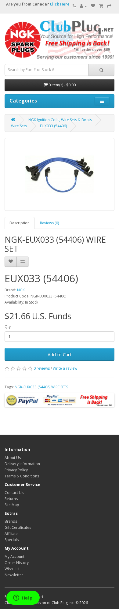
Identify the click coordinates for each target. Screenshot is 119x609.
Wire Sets (19, 126)
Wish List (12, 568)
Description (19, 223)
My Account (14, 556)
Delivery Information (22, 463)
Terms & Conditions (22, 476)
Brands (11, 521)
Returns (11, 498)
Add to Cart (60, 354)
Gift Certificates (18, 527)
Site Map (12, 504)
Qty (8, 326)
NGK (21, 290)
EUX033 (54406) (53, 126)
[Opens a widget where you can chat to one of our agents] (23, 598)
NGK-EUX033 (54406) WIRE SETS (41, 387)
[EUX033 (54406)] (59, 174)
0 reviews (42, 368)
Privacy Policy (16, 470)
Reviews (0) (49, 223)
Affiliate (11, 533)
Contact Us (14, 492)
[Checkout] (109, 6)
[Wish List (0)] (93, 6)
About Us (13, 457)
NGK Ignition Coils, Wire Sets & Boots (60, 119)
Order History (17, 562)
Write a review (65, 368)
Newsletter (14, 574)
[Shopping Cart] (101, 6)
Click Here (60, 4)
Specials (12, 539)
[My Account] (83, 6)
